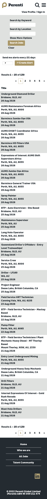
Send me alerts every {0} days (18, 58)
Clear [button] (11, 48)
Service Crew (8, 260)
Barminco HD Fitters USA (15, 143)
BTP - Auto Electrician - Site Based (20, 208)
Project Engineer (10, 285)
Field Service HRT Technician (17, 297)
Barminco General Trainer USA (18, 183)
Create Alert (25, 63)
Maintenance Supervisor (14, 220)
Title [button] (3, 88)
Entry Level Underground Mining (19, 356)
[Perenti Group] (11, 5)
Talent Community (23, 463)
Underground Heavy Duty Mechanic (21, 369)
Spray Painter (8, 196)
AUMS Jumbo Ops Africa (14, 171)
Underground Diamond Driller (18, 94)
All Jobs (23, 456)
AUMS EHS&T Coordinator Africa (19, 131)
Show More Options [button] (21, 38)
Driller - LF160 (9, 273)
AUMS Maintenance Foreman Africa (21, 106)
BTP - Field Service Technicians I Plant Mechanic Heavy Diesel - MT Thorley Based (22, 340)
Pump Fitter (7, 325)
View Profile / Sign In (33, 12)
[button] (43, 5)
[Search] (37, 5)
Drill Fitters (7, 381)
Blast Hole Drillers (11, 409)
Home (23, 444)
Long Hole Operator (12, 232)
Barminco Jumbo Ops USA (16, 118)
